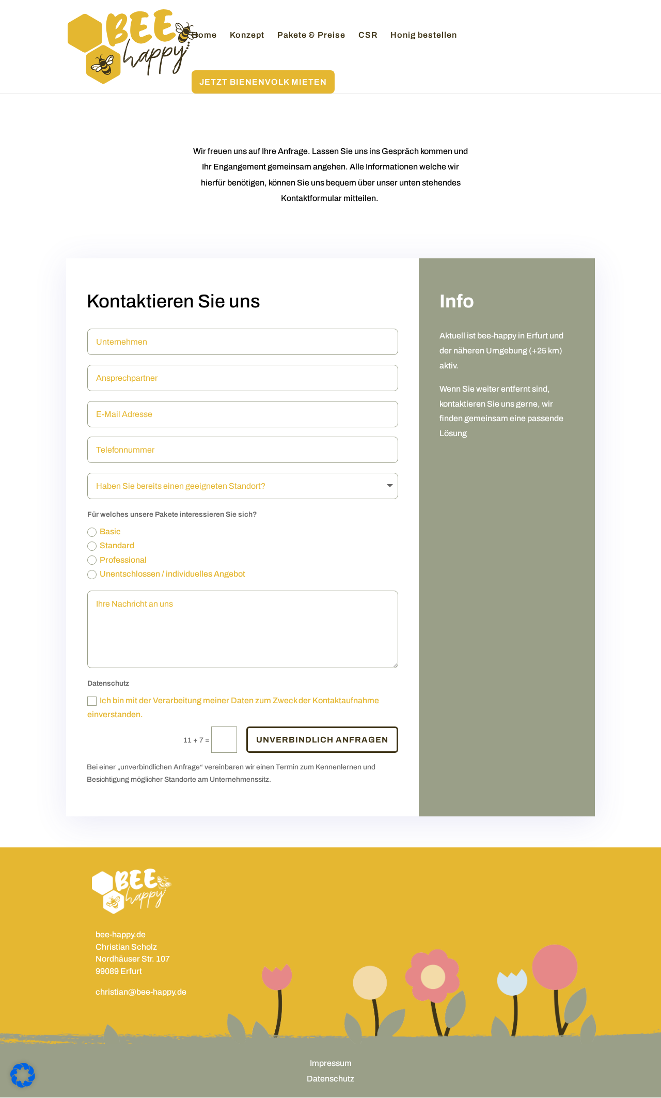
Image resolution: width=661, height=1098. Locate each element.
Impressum (331, 1064)
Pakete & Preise (311, 35)
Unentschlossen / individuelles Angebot (172, 573)
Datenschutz (330, 1079)
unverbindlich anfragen (322, 739)
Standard (117, 545)
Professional (123, 559)
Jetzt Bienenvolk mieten (263, 82)
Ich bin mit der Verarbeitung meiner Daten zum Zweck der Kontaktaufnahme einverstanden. (233, 707)
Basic (110, 531)
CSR (367, 35)
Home (204, 35)
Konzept (247, 35)
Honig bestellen (423, 35)
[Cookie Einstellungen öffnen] (22, 1085)
